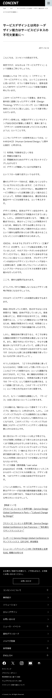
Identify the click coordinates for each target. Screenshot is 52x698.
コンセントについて (12, 590)
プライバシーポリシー (9, 673)
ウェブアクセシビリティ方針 (12, 681)
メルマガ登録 (9, 641)
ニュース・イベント (12, 626)
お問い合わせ (26, 581)
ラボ (11, 8)
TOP (4, 8)
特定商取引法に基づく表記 (11, 677)
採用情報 (7, 648)
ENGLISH (7, 655)
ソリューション (10, 605)
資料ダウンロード (11, 634)
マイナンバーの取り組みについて (13, 685)
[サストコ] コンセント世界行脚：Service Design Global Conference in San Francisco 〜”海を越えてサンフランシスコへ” (26, 527)
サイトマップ (6, 669)
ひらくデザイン (10, 612)
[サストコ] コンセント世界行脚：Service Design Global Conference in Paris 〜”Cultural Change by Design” (25, 512)
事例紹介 (7, 598)
